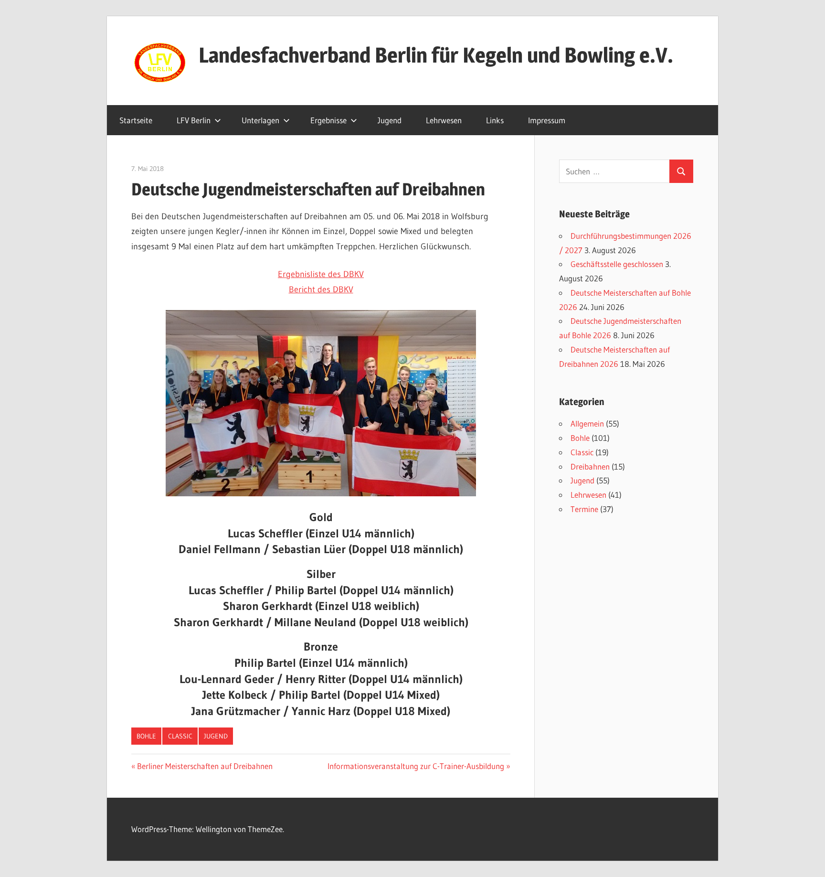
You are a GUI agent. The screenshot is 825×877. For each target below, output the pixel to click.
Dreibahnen (590, 466)
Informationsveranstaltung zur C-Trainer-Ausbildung (416, 766)
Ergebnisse (328, 120)
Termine (584, 509)
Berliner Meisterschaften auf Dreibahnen (205, 766)
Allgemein (587, 423)
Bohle (146, 736)
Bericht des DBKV (321, 289)
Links (495, 120)
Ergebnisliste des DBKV (321, 274)
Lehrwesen (444, 120)
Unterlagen (260, 120)
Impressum (546, 120)
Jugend (390, 120)
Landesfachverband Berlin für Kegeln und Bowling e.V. (436, 55)
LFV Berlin (194, 120)
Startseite (135, 120)
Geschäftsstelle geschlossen (617, 264)
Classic (180, 736)
